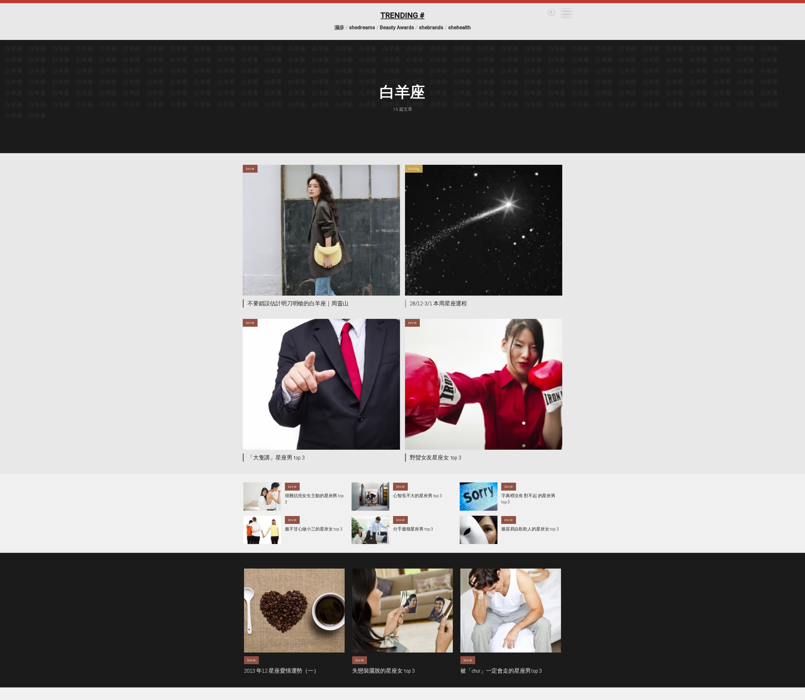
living (413, 168)
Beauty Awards (397, 28)
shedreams (362, 28)
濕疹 (339, 28)
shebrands (431, 28)
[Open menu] (566, 12)
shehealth (459, 28)
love (250, 168)
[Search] (551, 13)
